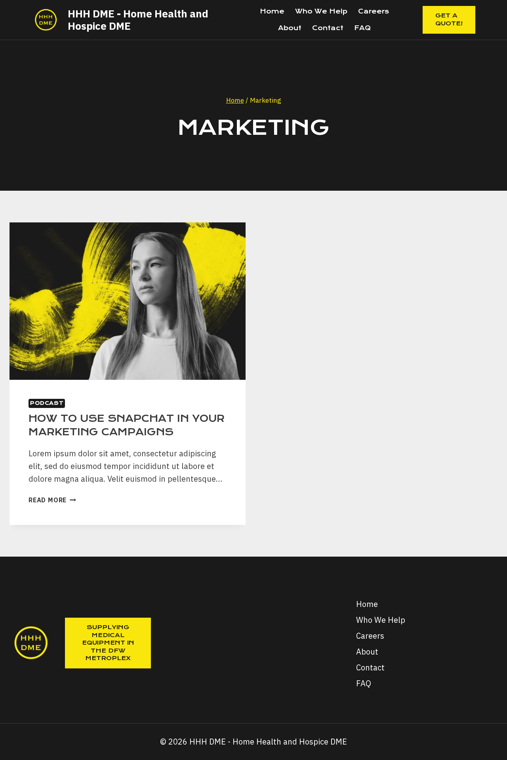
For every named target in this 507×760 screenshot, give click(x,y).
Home (272, 11)
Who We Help (321, 11)
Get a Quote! (449, 19)
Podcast (46, 403)
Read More (52, 500)
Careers (373, 11)
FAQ (362, 28)
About (289, 28)
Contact (327, 28)
